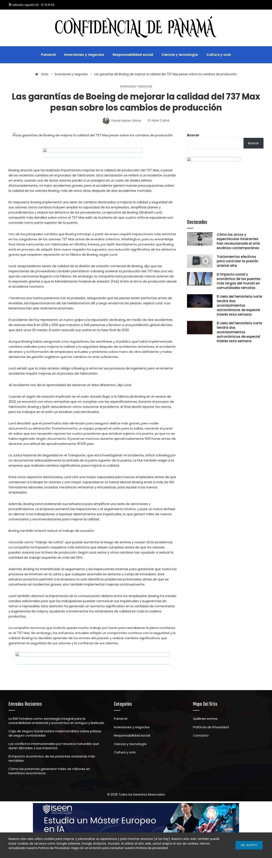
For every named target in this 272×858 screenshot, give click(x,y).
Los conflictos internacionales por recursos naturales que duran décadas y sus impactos (53, 745)
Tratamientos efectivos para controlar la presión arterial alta (237, 261)
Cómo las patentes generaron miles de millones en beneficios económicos (49, 771)
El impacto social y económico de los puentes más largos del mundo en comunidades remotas (239, 281)
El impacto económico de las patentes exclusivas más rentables (51, 758)
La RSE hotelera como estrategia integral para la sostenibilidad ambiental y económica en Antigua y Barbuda (56, 720)
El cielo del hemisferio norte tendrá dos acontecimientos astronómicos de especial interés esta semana (239, 305)
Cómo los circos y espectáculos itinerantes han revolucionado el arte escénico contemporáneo (238, 241)
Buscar (193, 135)
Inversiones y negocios (136, 86)
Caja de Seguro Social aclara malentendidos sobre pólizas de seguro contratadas (54, 733)
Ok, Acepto (249, 845)
